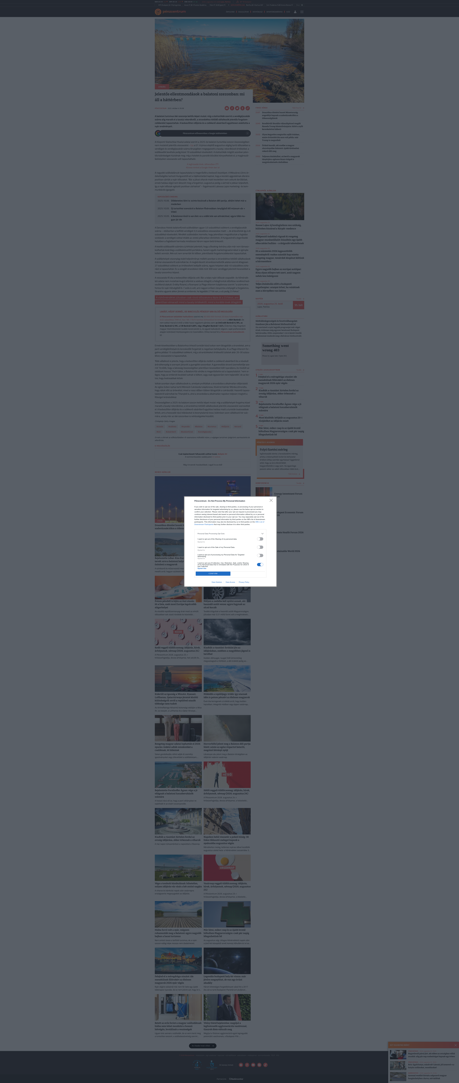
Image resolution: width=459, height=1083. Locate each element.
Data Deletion (217, 582)
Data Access (230, 582)
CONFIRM (213, 573)
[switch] (260, 539)
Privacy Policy (244, 582)
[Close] (272, 501)
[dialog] (230, 541)
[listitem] (230, 533)
